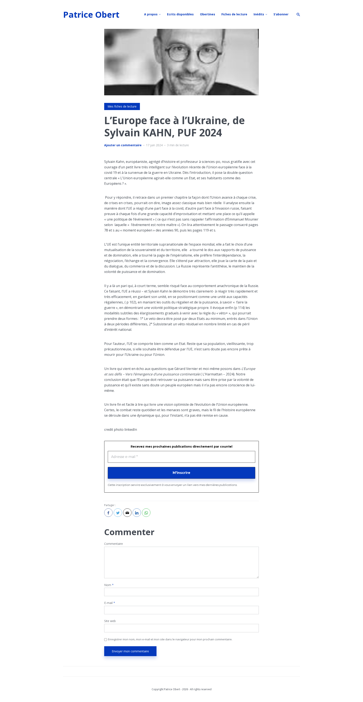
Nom (109, 585)
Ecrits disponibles (180, 14)
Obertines (207, 14)
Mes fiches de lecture (122, 106)
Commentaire (113, 544)
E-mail (109, 603)
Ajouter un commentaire (123, 145)
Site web (110, 621)
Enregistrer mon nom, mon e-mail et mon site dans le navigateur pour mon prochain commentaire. (170, 639)
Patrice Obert (91, 14)
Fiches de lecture (234, 14)
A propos (151, 14)
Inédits (259, 14)
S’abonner (281, 14)
